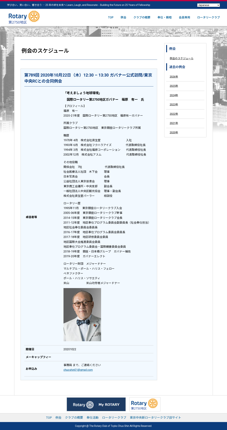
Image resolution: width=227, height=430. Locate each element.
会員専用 (184, 17)
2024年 (174, 95)
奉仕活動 (93, 417)
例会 (123, 17)
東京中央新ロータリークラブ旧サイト (155, 417)
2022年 (174, 113)
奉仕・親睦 (164, 17)
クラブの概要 (141, 17)
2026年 (174, 76)
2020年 (174, 132)
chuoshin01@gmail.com (78, 370)
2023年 (174, 104)
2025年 (174, 86)
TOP (111, 17)
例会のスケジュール (181, 58)
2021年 (174, 123)
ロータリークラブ (208, 17)
